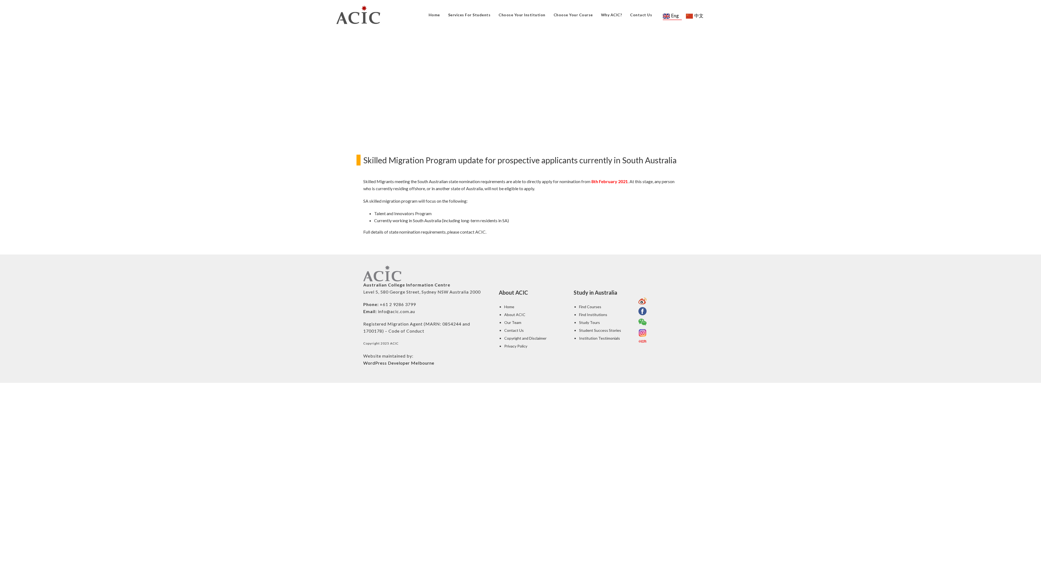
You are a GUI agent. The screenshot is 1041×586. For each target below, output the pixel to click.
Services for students (469, 14)
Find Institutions (593, 314)
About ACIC (514, 314)
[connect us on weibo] (642, 301)
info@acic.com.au (396, 311)
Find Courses (590, 306)
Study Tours (589, 322)
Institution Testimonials (599, 338)
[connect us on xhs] (642, 341)
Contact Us (641, 14)
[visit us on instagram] (642, 332)
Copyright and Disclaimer (525, 338)
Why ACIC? (611, 14)
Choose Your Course (573, 14)
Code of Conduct (406, 330)
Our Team (512, 322)
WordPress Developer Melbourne (398, 362)
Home (434, 14)
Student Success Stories (600, 330)
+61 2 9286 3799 (398, 304)
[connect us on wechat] (642, 322)
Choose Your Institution (522, 14)
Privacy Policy (515, 346)
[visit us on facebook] (642, 311)
